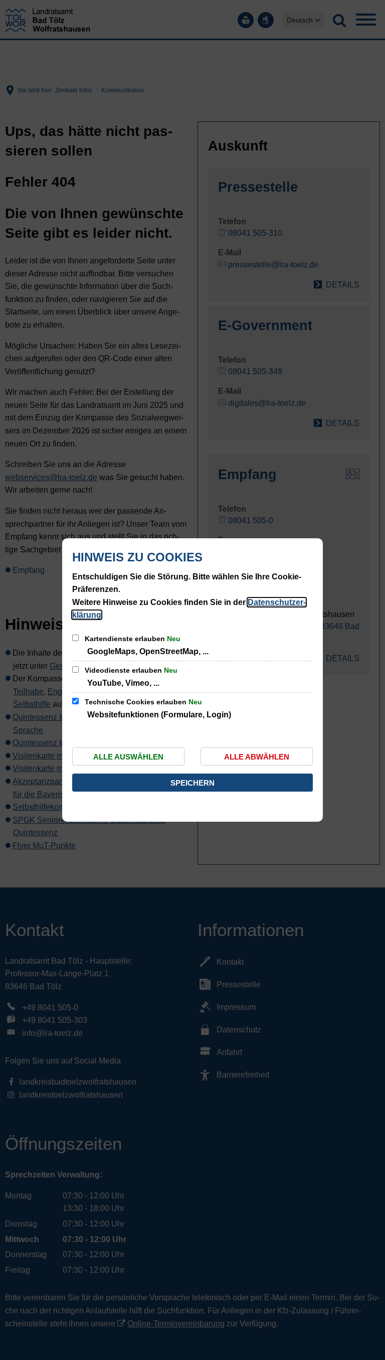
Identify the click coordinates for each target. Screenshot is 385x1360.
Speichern (192, 783)
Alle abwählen (256, 756)
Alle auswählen (128, 756)
